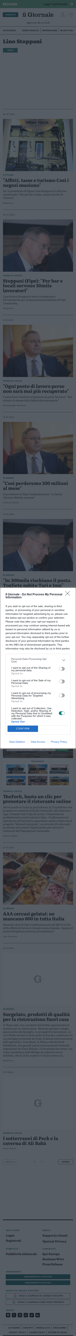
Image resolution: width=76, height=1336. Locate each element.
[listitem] (38, 660)
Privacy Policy (59, 741)
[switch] (62, 669)
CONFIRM (23, 728)
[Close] (68, 594)
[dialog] (38, 668)
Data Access (38, 741)
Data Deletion (17, 741)
